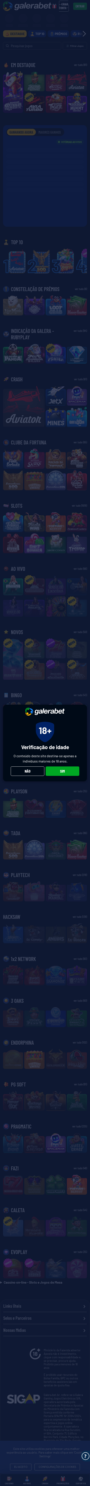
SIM (62, 771)
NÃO (27, 771)
